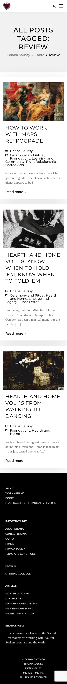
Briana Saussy (21, 151)
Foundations (20, 158)
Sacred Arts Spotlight (20, 613)
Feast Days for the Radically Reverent (31, 502)
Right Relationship (41, 162)
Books (9, 498)
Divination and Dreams (21, 603)
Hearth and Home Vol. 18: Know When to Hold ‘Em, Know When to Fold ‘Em (32, 268)
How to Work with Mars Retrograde (26, 134)
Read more (14, 191)
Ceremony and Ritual (27, 155)
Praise (9, 543)
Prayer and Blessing (19, 608)
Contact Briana (15, 533)
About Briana (14, 528)
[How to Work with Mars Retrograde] (33, 100)
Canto (9, 538)
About (9, 488)
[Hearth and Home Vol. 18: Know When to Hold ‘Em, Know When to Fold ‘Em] (33, 227)
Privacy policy (15, 548)
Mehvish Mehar (33, 672)
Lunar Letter (29, 302)
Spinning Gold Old (18, 573)
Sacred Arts (14, 165)
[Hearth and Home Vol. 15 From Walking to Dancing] (33, 369)
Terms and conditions (20, 553)
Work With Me (14, 493)
